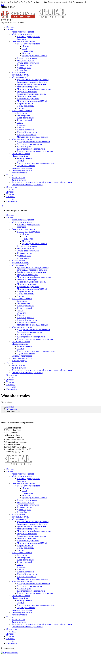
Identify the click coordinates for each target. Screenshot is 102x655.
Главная (10, 407)
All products (11, 409)
